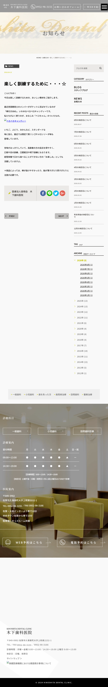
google (62, 193)
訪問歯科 (74, 394)
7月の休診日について (82, 132)
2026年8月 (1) (86, 264)
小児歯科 (29, 394)
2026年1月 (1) (86, 295)
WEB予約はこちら (29, 542)
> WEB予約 (91, 6)
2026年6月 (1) (86, 273)
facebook (43, 193)
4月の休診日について (82, 167)
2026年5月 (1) (86, 277)
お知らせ (45, 58)
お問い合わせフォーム (66, 6)
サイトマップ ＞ (14, 658)
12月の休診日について (83, 228)
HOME (38, 58)
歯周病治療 (60, 394)
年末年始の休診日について (84, 215)
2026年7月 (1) (86, 269)
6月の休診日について (82, 143)
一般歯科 (16, 394)
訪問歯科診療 (87, 431)
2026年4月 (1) (86, 282)
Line (49, 193)
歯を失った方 (44, 394)
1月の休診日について (82, 202)
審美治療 (87, 394)
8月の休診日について (82, 120)
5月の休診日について (82, 155)
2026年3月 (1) (86, 286)
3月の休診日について (82, 179)
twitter (56, 193)
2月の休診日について (82, 191)
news (10, 66)
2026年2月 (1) (86, 290)
